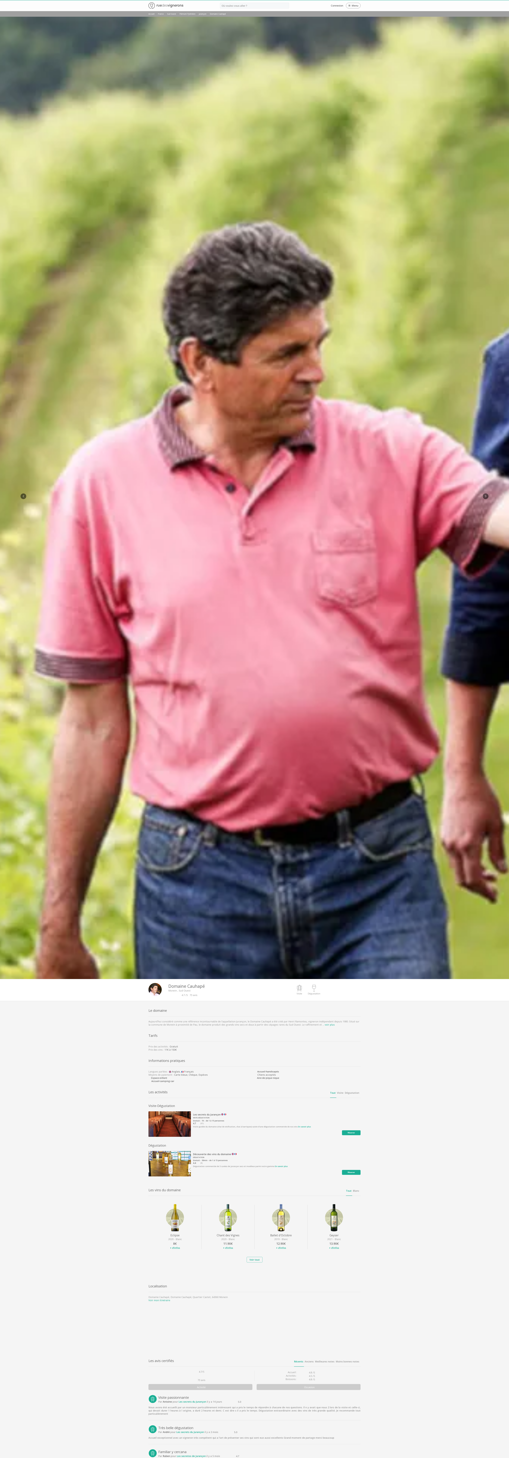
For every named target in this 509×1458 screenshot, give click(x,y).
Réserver (351, 1133)
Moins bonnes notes (347, 1361)
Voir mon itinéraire (159, 1300)
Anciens (309, 1361)
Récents (298, 1361)
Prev (23, 495)
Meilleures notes (324, 1361)
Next (485, 495)
